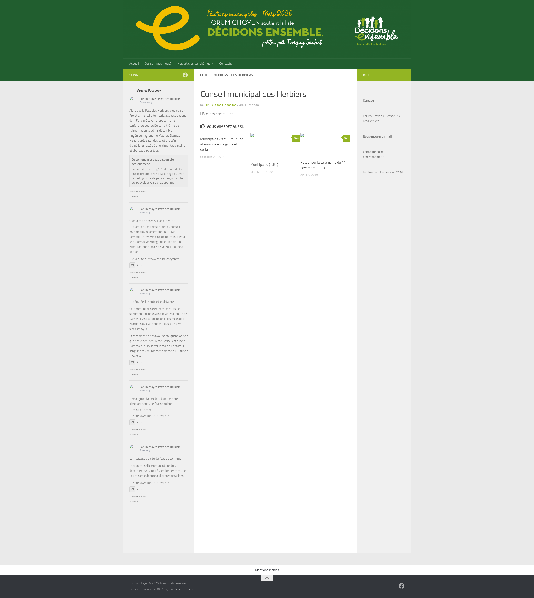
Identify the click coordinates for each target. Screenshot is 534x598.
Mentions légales (267, 570)
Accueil (134, 64)
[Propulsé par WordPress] (158, 589)
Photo (140, 265)
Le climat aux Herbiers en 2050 (383, 172)
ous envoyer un (375, 136)
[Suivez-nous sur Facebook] (185, 74)
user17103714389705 (221, 105)
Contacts (225, 64)
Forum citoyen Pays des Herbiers (160, 99)
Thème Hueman (183, 589)
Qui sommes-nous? (158, 64)
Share (135, 196)
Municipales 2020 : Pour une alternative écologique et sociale (221, 144)
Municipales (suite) (264, 165)
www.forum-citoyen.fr (164, 259)
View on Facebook (138, 191)
